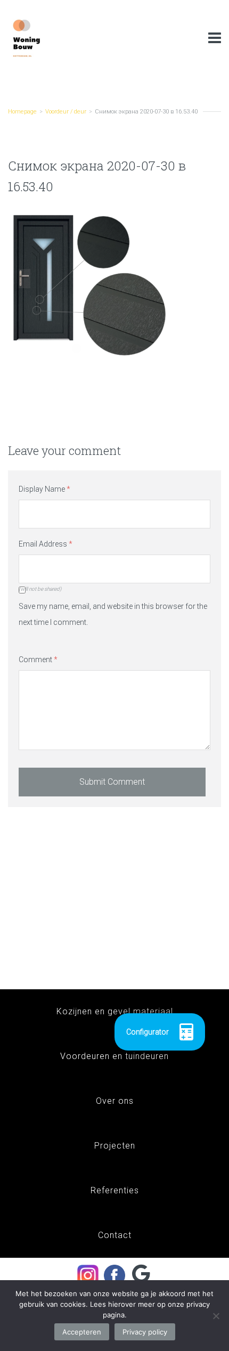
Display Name (44, 489)
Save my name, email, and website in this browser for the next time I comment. (113, 614)
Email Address (45, 544)
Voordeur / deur (65, 111)
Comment (38, 659)
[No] (215, 1316)
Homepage (22, 111)
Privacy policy (144, 1332)
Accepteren (81, 1332)
